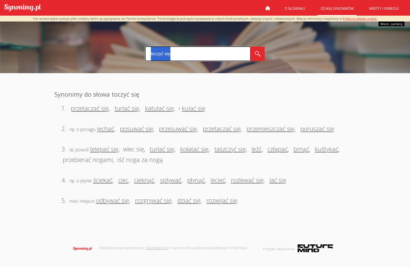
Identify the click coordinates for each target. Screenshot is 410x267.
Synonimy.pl (22, 8)
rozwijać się (221, 200)
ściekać (102, 180)
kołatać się (194, 149)
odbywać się (112, 200)
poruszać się (317, 128)
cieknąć (144, 180)
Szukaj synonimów (337, 8)
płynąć (196, 180)
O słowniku (294, 8)
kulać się (193, 108)
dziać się (189, 200)
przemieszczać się (271, 128)
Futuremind (315, 248)
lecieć (218, 180)
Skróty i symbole (384, 8)
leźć (257, 149)
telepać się (104, 149)
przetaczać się (90, 108)
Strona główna (267, 10)
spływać (170, 180)
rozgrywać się (153, 200)
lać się (277, 180)
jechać (105, 128)
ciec (123, 180)
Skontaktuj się (157, 247)
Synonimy (84, 248)
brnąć (301, 149)
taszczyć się (230, 149)
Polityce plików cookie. (360, 18)
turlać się (127, 108)
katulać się (159, 108)
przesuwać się (178, 128)
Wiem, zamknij (391, 24)
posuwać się (136, 128)
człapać (277, 149)
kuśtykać (326, 149)
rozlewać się (247, 180)
